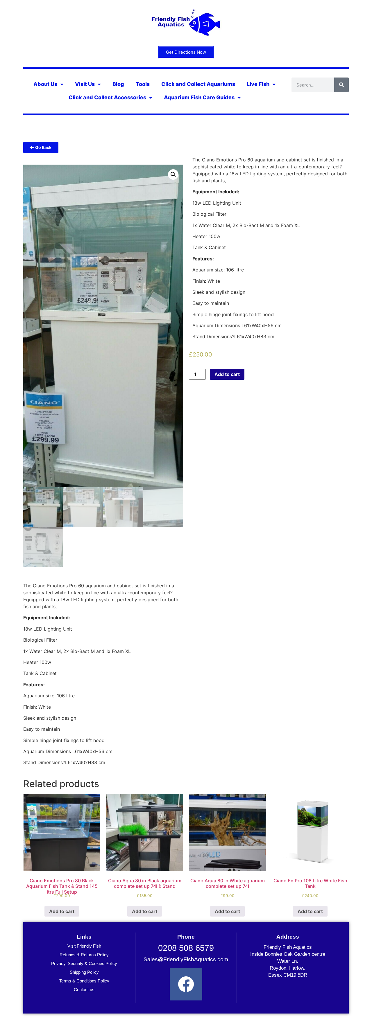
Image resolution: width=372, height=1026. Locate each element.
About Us (45, 84)
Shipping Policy (84, 972)
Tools (143, 84)
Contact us (84, 989)
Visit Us (85, 84)
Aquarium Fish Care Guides (199, 97)
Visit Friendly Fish (84, 946)
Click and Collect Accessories (107, 97)
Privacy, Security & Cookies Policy (84, 963)
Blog (118, 84)
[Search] (341, 85)
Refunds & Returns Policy (84, 954)
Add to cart (227, 374)
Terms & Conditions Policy (84, 980)
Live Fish (258, 84)
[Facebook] (186, 984)
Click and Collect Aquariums (198, 84)
